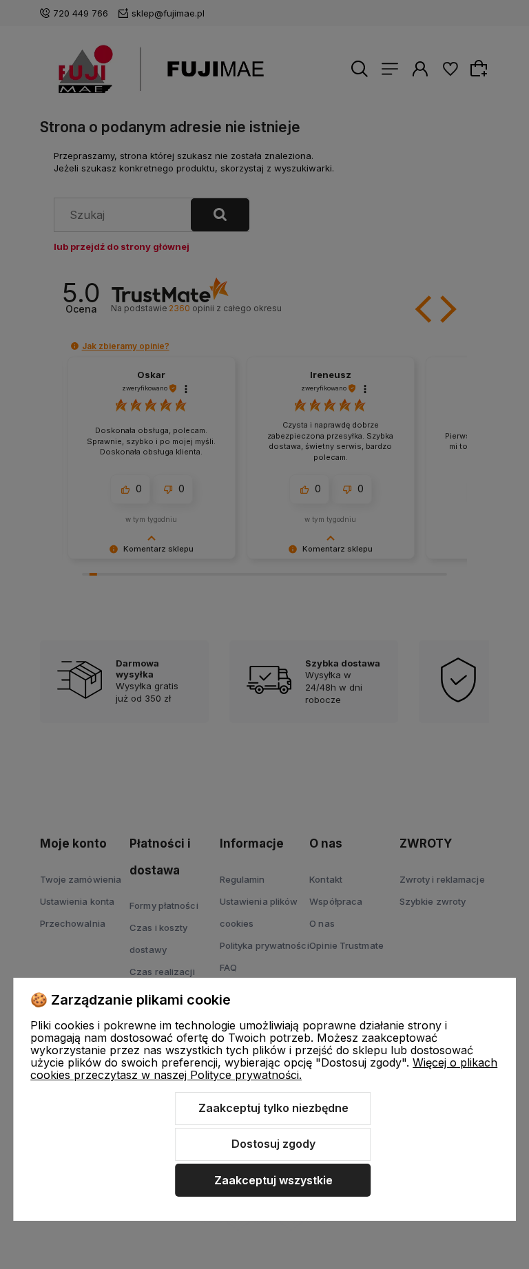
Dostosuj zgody (273, 1144)
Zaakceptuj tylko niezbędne (273, 1108)
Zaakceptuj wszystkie (273, 1180)
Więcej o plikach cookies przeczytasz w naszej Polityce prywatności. (263, 1069)
